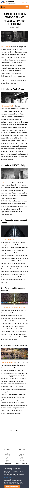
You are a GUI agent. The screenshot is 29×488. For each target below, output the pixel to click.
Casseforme (7, 454)
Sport (7, 461)
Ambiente (7, 460)
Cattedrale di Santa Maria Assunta (14, 307)
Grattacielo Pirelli (7, 106)
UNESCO (5, 182)
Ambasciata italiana (8, 362)
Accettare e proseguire (12, 486)
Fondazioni (7, 455)
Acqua (7, 453)
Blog (3, 7)
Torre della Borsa (8, 239)
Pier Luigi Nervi (6, 46)
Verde (7, 458)
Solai (7, 457)
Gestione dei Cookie (9, 477)
